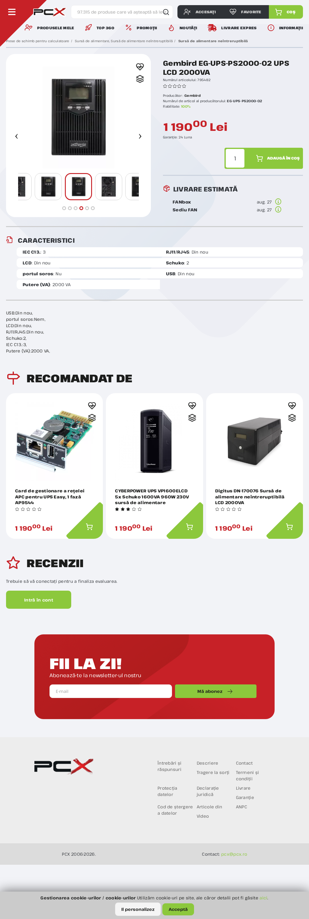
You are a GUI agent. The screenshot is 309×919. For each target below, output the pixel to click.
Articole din (209, 807)
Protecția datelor (167, 791)
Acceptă (178, 909)
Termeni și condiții (247, 775)
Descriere (207, 763)
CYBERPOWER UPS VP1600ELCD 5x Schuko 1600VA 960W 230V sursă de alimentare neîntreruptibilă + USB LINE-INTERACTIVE (152, 497)
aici (263, 898)
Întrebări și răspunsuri (170, 766)
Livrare (243, 788)
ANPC (241, 807)
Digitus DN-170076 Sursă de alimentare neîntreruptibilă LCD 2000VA (250, 496)
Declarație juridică (208, 791)
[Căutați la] (164, 12)
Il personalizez (137, 909)
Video (203, 816)
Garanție (245, 797)
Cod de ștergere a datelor (175, 810)
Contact (244, 763)
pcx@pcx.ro (234, 854)
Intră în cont (38, 600)
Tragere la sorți (213, 772)
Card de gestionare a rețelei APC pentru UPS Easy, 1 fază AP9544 (49, 496)
